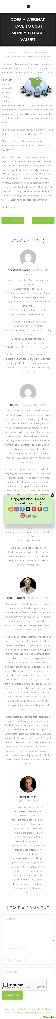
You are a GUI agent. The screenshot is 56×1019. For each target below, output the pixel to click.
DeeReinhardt (25, 52)
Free (35, 56)
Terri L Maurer (16, 598)
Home (7, 1012)
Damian (14, 405)
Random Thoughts (18, 56)
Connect (48, 1012)
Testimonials (28, 1012)
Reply (29, 274)
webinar (46, 56)
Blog (39, 1012)
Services (16, 1012)
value (39, 56)
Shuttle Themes (23, 1009)
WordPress (46, 1009)
